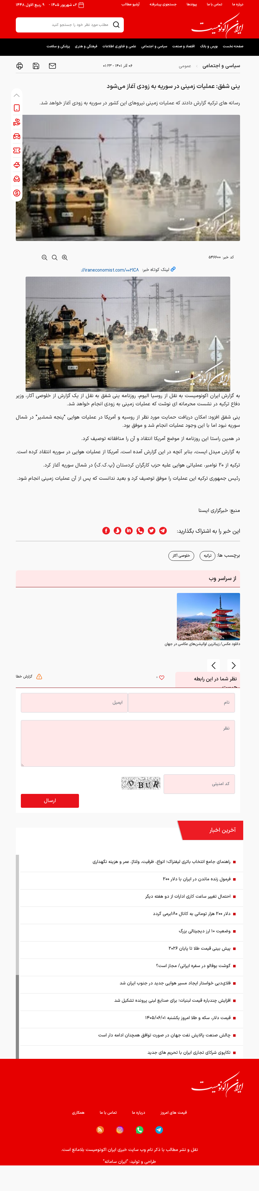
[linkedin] (127, 531)
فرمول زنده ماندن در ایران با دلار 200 (197, 879)
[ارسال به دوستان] (51, 66)
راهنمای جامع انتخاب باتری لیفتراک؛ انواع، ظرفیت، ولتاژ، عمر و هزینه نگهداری (162, 862)
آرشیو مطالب (130, 4)
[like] (161, 678)
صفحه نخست (233, 46)
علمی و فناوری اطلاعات (119, 46)
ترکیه (207, 556)
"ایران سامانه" (115, 1162)
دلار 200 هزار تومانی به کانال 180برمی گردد (192, 914)
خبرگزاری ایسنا (213, 510)
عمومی (185, 66)
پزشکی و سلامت (58, 46)
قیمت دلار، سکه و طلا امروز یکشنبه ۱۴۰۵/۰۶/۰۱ (188, 1018)
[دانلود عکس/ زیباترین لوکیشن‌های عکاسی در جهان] (208, 616)
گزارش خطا (24, 676)
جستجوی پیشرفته (163, 4)
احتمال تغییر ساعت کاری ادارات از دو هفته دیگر (188, 896)
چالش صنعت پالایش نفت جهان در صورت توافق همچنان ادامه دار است (164, 1035)
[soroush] (115, 531)
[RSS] (100, 1130)
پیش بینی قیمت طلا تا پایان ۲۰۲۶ (200, 948)
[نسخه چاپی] (19, 66)
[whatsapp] (138, 531)
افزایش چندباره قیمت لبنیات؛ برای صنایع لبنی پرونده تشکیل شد (172, 1000)
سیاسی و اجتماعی (154, 46)
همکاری (78, 1113)
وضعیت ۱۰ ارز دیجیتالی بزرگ (205, 931)
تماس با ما (214, 4)
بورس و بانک (209, 46)
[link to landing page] (217, 25)
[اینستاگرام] (120, 1130)
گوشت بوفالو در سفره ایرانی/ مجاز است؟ (193, 966)
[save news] (35, 66)
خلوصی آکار (181, 556)
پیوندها (192, 4)
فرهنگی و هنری (86, 46)
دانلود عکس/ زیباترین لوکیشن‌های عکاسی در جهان (202, 644)
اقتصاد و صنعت (183, 46)
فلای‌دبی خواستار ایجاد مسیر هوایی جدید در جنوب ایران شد (175, 983)
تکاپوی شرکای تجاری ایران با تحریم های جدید (189, 1052)
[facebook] (104, 531)
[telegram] (166, 531)
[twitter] (149, 531)
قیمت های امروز (173, 1113)
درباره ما (237, 4)
